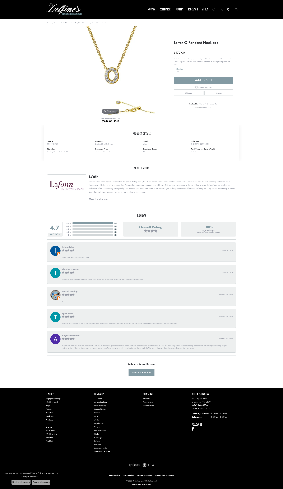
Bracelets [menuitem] (49, 412)
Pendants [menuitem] (49, 419)
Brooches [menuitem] (49, 437)
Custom (152, 9)
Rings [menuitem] (48, 405)
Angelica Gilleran (71, 335)
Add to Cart (203, 80)
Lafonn (145, 144)
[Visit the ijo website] (134, 465)
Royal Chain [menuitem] (99, 423)
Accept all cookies (41, 482)
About (205, 9)
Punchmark (146, 485)
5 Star (68, 223)
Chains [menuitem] (48, 423)
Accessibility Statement (164, 475)
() (115, 223)
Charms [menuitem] (49, 426)
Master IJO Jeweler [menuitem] (102, 451)
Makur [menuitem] (97, 416)
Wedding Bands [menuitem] (52, 402)
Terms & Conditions (144, 475)
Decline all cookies (21, 482)
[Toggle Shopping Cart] (236, 9)
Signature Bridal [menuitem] (100, 448)
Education (193, 9)
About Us (146, 398)
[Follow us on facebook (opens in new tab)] (193, 429)
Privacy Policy (148, 405)
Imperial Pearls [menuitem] (100, 409)
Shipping (188, 93)
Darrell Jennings (70, 291)
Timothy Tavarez (70, 269)
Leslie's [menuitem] (97, 412)
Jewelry (179, 9)
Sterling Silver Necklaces (81, 23)
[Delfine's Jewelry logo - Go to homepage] (65, 9)
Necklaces (66, 23)
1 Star (68, 235)
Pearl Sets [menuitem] (49, 441)
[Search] (214, 9)
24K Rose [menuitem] (98, 398)
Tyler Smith (67, 313)
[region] (110, 70)
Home (49, 23)
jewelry (57, 23)
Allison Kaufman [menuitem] (100, 402)
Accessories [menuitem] (50, 430)
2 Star (68, 232)
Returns (219, 93)
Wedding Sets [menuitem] (51, 434)
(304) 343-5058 (110, 121)
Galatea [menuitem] (97, 444)
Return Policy (114, 475)
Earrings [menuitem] (49, 409)
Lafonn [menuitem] (97, 441)
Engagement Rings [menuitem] (53, 398)
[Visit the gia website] (148, 465)
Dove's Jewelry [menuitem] (100, 405)
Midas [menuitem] (96, 419)
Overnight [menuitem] (98, 437)
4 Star (68, 226)
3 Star (68, 229)
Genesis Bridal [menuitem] (100, 430)
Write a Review (141, 372)
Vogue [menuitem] (97, 426)
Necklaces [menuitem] (50, 416)
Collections (165, 9)
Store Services (148, 402)
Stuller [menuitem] (96, 434)
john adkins (68, 247)
